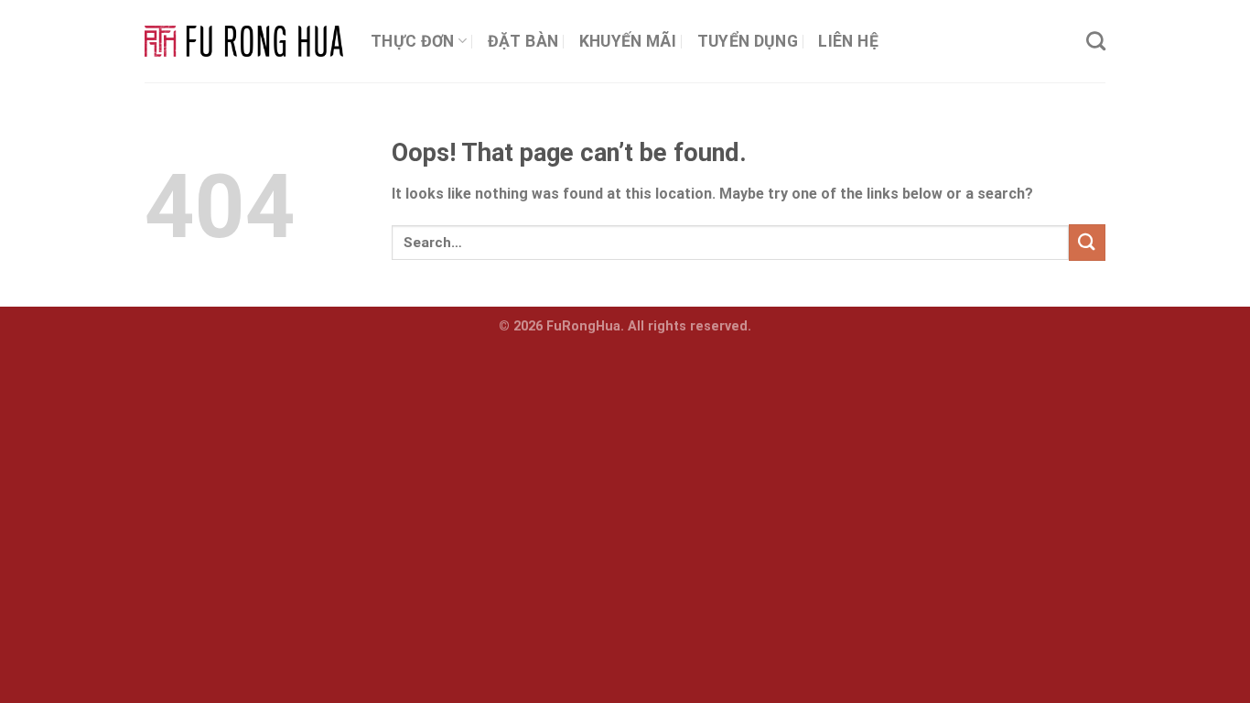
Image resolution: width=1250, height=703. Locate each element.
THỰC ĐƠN (413, 41)
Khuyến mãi (628, 41)
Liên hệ (848, 41)
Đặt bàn (523, 41)
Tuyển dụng (748, 41)
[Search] (1095, 40)
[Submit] (1087, 242)
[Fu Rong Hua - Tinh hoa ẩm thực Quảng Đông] (244, 41)
